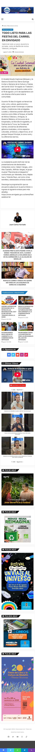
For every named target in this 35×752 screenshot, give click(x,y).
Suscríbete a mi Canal (18, 385)
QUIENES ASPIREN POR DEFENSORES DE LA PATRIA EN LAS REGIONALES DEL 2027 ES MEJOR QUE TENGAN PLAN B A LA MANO (8, 312)
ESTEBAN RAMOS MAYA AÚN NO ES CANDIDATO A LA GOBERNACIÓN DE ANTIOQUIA (7, 336)
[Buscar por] (33, 19)
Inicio (4, 25)
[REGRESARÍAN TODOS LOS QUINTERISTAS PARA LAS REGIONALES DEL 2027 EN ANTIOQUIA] (26, 326)
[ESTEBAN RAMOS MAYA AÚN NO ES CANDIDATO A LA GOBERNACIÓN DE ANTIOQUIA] (9, 326)
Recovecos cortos (12, 25)
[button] (20, 390)
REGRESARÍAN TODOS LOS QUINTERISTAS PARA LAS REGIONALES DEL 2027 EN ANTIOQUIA (25, 336)
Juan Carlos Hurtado (17, 225)
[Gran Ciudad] (17, 10)
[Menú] (2, 19)
